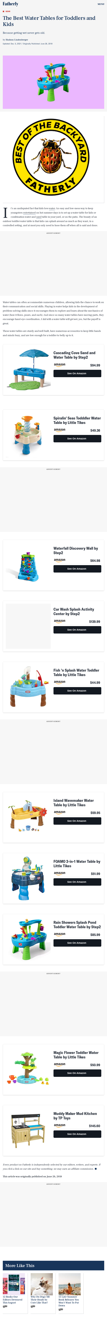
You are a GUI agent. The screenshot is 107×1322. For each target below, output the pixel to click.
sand (39, 217)
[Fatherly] (10, 4)
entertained (29, 212)
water (52, 208)
